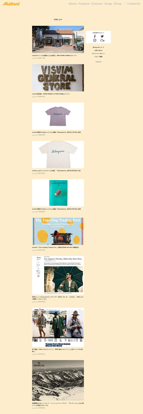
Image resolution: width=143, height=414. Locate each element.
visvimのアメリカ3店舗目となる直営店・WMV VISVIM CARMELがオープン (54, 55)
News (73, 3)
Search (135, 3)
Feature (84, 3)
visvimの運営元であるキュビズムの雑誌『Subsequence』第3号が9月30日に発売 (56, 209)
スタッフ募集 (98, 56)
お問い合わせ (98, 50)
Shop (117, 3)
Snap (108, 3)
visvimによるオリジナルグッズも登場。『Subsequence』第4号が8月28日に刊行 (56, 170)
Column (97, 3)
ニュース (34, 58)
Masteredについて (98, 47)
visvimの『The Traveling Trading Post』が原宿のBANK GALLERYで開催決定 (55, 247)
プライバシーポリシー (98, 53)
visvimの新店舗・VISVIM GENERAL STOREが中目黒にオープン (51, 94)
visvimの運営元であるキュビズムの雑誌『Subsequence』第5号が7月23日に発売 (56, 132)
